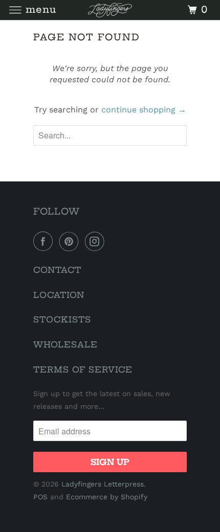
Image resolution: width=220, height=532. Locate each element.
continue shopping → (143, 109)
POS (40, 497)
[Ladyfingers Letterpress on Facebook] (45, 241)
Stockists (62, 319)
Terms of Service (83, 369)
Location (58, 295)
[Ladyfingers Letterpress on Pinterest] (71, 241)
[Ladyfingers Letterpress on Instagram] (96, 241)
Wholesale (65, 344)
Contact (57, 270)
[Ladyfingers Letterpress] (110, 10)
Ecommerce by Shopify (106, 497)
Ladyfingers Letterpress (102, 484)
